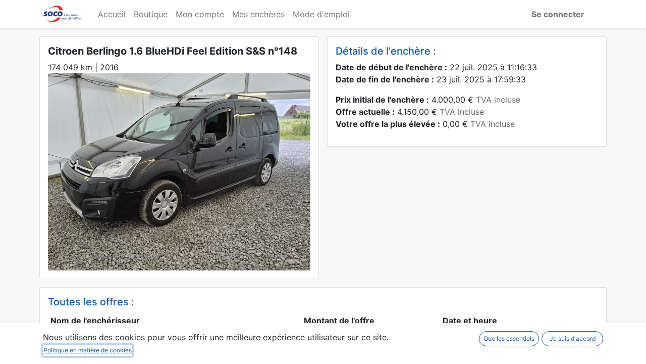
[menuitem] (112, 14)
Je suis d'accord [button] (573, 338)
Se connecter (557, 14)
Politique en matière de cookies (87, 350)
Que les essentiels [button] (508, 338)
